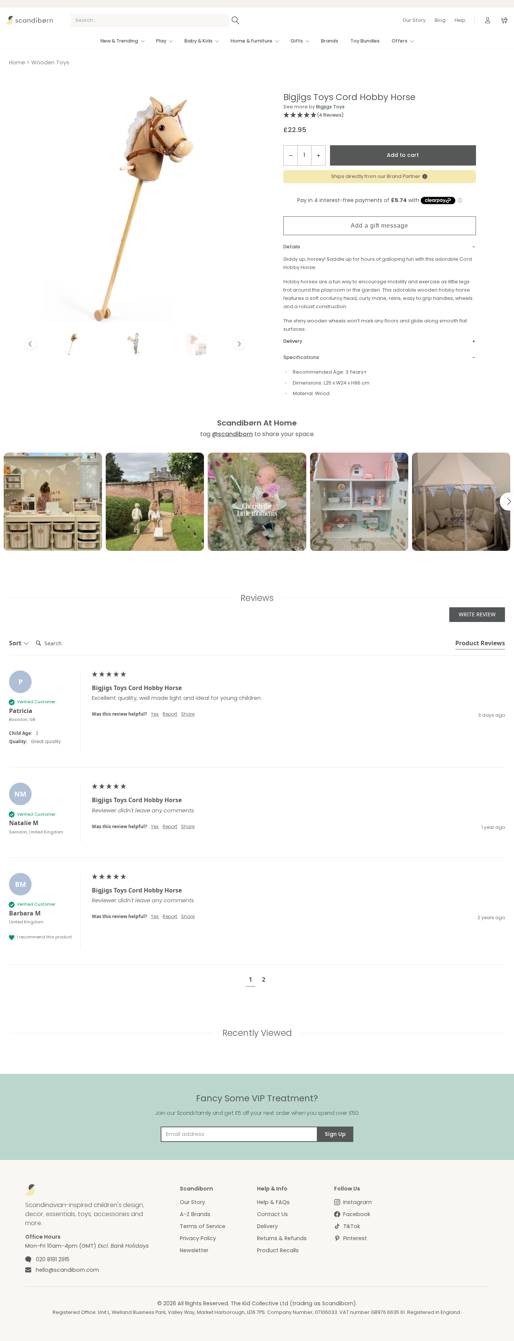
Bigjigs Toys (330, 106)
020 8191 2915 (53, 1259)
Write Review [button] (477, 614)
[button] (72, 344)
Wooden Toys (50, 62)
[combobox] (150, 20)
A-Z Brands (195, 1214)
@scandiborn (232, 434)
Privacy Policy (198, 1238)
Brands (329, 41)
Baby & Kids (198, 41)
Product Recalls (278, 1250)
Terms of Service (202, 1226)
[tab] (480, 644)
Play (161, 41)
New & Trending (119, 41)
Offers (400, 41)
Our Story (414, 20)
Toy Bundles (365, 41)
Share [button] (188, 714)
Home (17, 62)
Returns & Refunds (282, 1238)
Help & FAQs (273, 1202)
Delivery (267, 1226)
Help (460, 20)
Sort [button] (16, 643)
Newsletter (194, 1250)
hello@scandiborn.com (67, 1270)
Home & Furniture (251, 41)
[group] (257, 719)
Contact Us (272, 1214)
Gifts (296, 41)
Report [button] (170, 714)
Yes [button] (155, 714)
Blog (440, 20)
